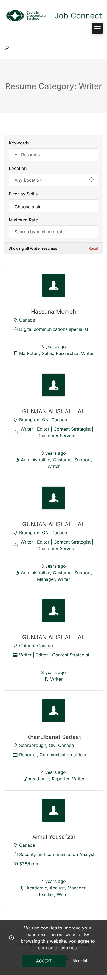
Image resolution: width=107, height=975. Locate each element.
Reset (93, 248)
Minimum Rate (23, 220)
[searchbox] (53, 206)
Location (18, 168)
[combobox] (53, 205)
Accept (44, 961)
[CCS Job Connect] (53, 15)
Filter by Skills (23, 194)
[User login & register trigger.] (7, 48)
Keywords (19, 143)
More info (80, 960)
